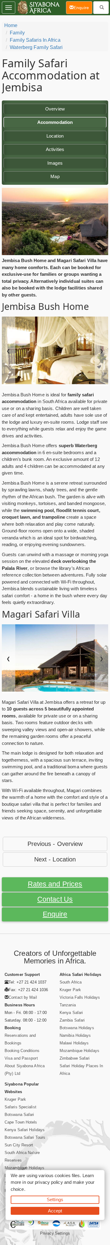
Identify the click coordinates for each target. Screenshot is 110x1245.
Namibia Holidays (75, 1035)
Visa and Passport (21, 1058)
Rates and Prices (55, 884)
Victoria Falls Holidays (80, 997)
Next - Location (55, 859)
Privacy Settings (55, 1233)
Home (10, 25)
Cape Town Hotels (21, 1122)
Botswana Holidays (77, 1028)
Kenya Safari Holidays (25, 1130)
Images (55, 163)
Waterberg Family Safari (36, 47)
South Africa (71, 982)
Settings (55, 1199)
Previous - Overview (55, 843)
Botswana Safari (19, 1114)
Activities (55, 149)
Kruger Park (70, 989)
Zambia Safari (72, 1020)
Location (55, 136)
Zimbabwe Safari (75, 1058)
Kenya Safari (71, 1012)
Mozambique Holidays (79, 1050)
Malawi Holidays (74, 1043)
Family (17, 32)
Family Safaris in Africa (35, 40)
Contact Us (55, 899)
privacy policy (49, 1182)
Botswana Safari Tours (25, 1137)
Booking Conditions (22, 1050)
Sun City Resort (19, 1145)
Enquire (55, 914)
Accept (55, 1210)
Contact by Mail (23, 997)
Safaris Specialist (20, 1107)
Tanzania (68, 1005)
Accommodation (55, 122)
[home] (38, 7)
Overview (55, 108)
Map (54, 176)
